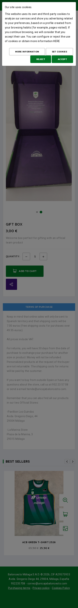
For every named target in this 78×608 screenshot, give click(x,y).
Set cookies (59, 51)
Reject (40, 59)
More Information (27, 51)
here (56, 41)
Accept (62, 59)
